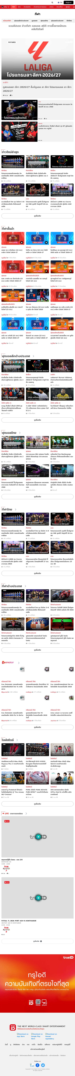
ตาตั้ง (33, 1044)
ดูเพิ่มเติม (37, 215)
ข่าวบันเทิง (27, 7)
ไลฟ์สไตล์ (8, 740)
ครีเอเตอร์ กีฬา (6, 681)
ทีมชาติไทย (29, 170)
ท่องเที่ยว (60, 7)
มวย (27, 199)
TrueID (5, 2)
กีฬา (13, 7)
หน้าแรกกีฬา (7, 20)
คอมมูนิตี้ (67, 1044)
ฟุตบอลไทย (44, 20)
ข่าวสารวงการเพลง (40, 7)
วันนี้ (6, 1044)
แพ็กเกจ (47, 1044)
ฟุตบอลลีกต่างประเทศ (21, 20)
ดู (10, 1044)
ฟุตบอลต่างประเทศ (57, 20)
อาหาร (51, 7)
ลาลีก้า (53, 374)
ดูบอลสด (34, 20)
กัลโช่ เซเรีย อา (6, 403)
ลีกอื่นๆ (53, 170)
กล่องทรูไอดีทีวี (57, 1044)
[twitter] (43, 1065)
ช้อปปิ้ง (40, 1044)
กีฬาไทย (69, 20)
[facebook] (37, 1065)
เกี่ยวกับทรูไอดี (13, 1055)
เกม (28, 1044)
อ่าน (5, 7)
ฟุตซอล (28, 451)
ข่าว (19, 7)
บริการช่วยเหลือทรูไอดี (37, 1049)
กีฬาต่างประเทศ (12, 586)
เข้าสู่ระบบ (68, 2)
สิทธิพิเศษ (16, 1044)
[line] (32, 1065)
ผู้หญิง (68, 7)
